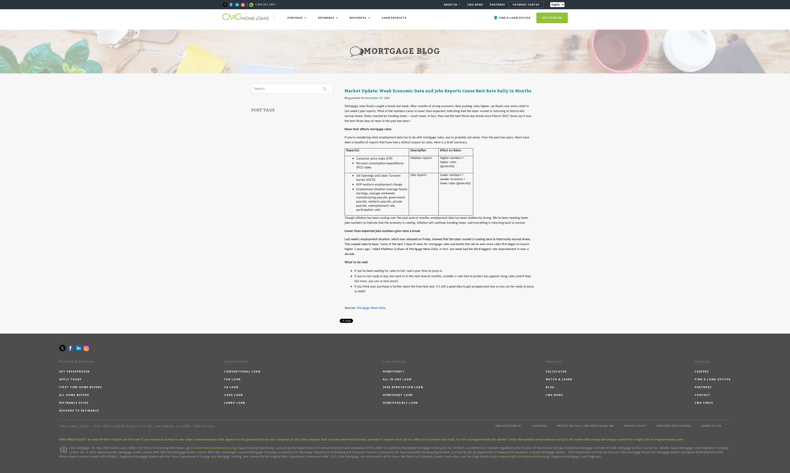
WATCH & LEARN (559, 379)
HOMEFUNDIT (394, 371)
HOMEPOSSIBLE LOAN (400, 403)
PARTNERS (497, 4)
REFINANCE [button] (326, 18)
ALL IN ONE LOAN (397, 379)
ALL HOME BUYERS (74, 395)
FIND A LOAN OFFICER (713, 379)
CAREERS (702, 371)
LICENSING (539, 426)
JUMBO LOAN (234, 403)
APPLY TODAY (70, 379)
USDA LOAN (233, 395)
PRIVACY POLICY (635, 426)
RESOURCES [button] (358, 18)
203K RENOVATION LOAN (403, 387)
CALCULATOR (556, 371)
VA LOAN (231, 387)
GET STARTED (552, 18)
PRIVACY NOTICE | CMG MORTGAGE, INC (585, 426)
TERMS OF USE (711, 426)
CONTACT (702, 395)
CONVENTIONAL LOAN (242, 371)
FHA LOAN (232, 379)
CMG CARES (704, 403)
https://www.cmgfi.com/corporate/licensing (519, 456)
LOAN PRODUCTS (394, 18)
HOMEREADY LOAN (398, 395)
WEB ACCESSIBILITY (509, 426)
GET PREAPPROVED (74, 371)
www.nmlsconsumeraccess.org (215, 448)
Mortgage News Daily (371, 308)
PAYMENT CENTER (526, 4)
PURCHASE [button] (295, 18)
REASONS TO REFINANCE (79, 410)
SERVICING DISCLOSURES (673, 426)
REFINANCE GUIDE (74, 403)
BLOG (550, 387)
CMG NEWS (475, 4)
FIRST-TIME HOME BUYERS (80, 387)
